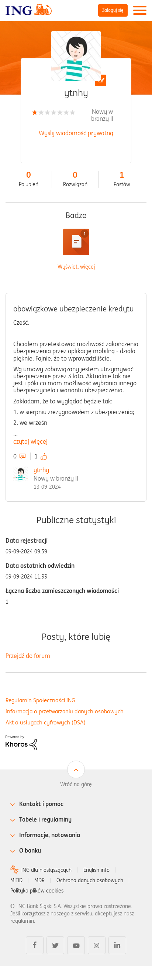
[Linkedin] (117, 945)
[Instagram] (97, 945)
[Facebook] (35, 945)
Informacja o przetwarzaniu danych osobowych (65, 711)
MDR (39, 880)
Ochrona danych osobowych (89, 880)
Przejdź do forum (28, 655)
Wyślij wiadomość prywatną (76, 133)
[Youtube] (76, 945)
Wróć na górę (76, 784)
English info (96, 870)
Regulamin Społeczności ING (40, 700)
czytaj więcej (30, 441)
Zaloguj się (113, 10)
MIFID (16, 880)
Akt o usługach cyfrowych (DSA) (46, 722)
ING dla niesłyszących (46, 870)
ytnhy (41, 470)
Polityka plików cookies (36, 890)
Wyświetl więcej (76, 267)
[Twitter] (55, 945)
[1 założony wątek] (76, 242)
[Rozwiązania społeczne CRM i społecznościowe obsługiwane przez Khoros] (21, 742)
